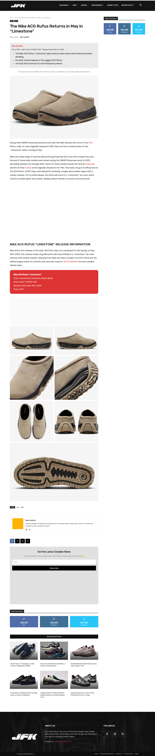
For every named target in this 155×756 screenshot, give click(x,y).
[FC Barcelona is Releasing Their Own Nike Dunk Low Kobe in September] (24, 680)
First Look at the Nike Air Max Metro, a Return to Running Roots (53, 665)
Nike (11, 18)
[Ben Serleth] (17, 524)
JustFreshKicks (70, 261)
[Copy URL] (28, 541)
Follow (54, 617)
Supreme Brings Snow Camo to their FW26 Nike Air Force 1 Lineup (82, 694)
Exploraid (90, 164)
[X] (30, 529)
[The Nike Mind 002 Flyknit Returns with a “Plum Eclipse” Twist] (84, 651)
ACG (15, 18)
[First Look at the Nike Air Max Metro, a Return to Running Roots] (54, 651)
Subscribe (54, 568)
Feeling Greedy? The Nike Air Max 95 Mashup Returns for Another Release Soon (53, 695)
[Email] (22, 541)
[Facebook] (12, 541)
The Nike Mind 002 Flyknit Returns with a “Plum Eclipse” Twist (84, 665)
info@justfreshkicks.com (63, 741)
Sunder (28, 167)
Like (24, 617)
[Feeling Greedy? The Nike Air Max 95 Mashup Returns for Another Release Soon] (54, 680)
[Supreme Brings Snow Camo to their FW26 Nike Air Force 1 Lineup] (84, 680)
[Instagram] (26, 529)
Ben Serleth (24, 37)
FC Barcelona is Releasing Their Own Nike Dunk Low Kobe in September (23, 694)
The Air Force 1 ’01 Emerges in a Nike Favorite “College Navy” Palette (22, 665)
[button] (140, 5)
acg (17, 507)
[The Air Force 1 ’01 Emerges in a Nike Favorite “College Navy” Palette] (24, 651)
